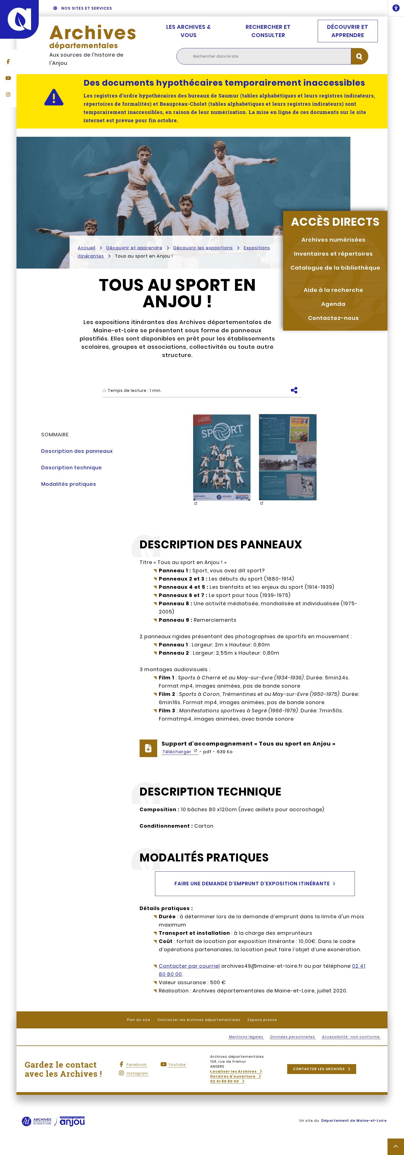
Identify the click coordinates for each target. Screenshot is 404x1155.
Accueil (86, 248)
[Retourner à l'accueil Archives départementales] (92, 37)
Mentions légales (246, 1036)
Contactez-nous (333, 318)
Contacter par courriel (189, 966)
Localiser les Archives (233, 1071)
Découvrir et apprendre (347, 31)
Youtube (177, 1064)
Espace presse (262, 1019)
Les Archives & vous (188, 31)
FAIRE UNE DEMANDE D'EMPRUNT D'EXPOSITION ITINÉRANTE (252, 883)
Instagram (137, 1073)
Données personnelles (292, 1036)
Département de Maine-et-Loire (354, 1120)
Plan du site (138, 1019)
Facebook (136, 1064)
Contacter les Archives (319, 1069)
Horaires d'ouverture (233, 1076)
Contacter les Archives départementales (198, 1019)
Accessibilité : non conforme (351, 1036)
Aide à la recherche (333, 290)
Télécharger (177, 752)
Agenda (333, 304)
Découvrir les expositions (203, 248)
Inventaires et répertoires (333, 254)
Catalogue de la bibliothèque (335, 268)
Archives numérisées (333, 240)
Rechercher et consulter (268, 31)
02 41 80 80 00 (224, 1081)
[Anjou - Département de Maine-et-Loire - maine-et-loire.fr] (19, 19)
